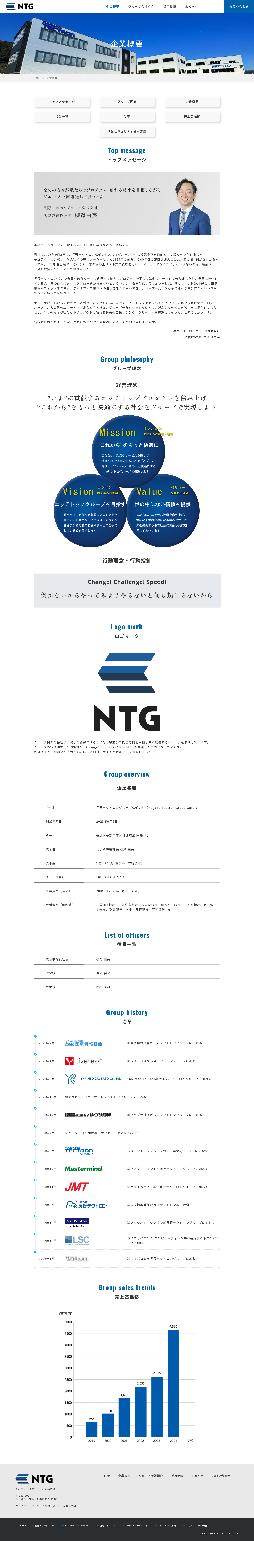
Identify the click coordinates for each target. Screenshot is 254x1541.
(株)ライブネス (107, 1525)
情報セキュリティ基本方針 (127, 131)
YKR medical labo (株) (77, 1525)
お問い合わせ (239, 6)
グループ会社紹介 (141, 6)
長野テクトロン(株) (45, 1525)
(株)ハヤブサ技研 (167, 1525)
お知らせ (191, 6)
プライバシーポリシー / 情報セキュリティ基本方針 (46, 1506)
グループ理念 (127, 101)
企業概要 (112, 6)
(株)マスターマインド (137, 1525)
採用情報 (169, 6)
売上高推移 (192, 116)
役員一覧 (61, 116)
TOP (37, 78)
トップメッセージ (62, 101)
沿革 (127, 116)
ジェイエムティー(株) (197, 1525)
